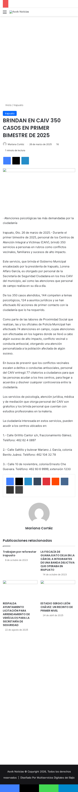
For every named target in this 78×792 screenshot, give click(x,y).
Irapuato (18, 105)
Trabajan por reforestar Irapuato (19, 553)
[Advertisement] (39, 59)
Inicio (8, 105)
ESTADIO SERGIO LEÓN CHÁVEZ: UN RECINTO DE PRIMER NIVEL (57, 607)
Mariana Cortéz (16, 144)
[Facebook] (7, 160)
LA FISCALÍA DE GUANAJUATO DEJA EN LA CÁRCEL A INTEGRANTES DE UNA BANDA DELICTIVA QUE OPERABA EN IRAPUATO (58, 561)
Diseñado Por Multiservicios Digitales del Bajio (47, 777)
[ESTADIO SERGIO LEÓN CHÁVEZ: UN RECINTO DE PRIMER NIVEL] (58, 590)
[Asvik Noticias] (19, 11)
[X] (16, 160)
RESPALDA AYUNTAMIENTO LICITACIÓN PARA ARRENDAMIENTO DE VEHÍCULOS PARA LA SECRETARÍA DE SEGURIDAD (16, 614)
